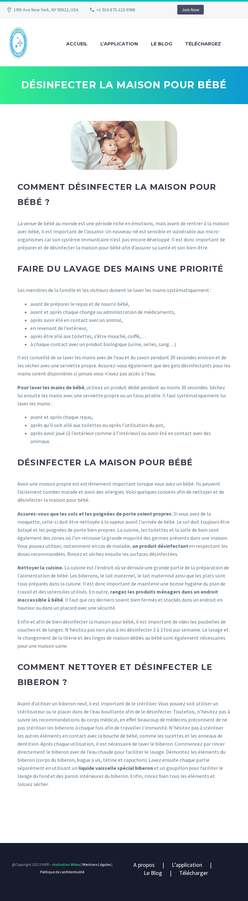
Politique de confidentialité (62, 871)
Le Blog (153, 873)
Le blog (161, 44)
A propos (144, 864)
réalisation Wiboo (65, 864)
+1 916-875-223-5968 (116, 10)
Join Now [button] (190, 10)
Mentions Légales (96, 864)
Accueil (77, 44)
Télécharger (193, 873)
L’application (119, 44)
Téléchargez (203, 44)
